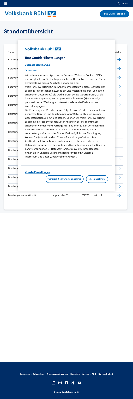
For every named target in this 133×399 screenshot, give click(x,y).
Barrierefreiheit (105, 374)
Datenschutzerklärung (37, 64)
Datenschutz (38, 374)
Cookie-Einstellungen (37, 172)
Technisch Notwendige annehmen (65, 179)
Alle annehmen (97, 179)
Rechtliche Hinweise (79, 374)
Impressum (25, 374)
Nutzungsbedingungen (57, 374)
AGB (94, 374)
